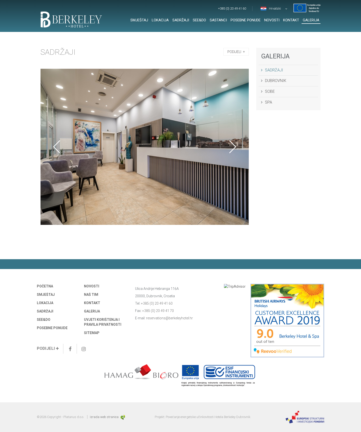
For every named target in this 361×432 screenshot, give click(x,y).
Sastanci (218, 20)
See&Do (199, 20)
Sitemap (91, 333)
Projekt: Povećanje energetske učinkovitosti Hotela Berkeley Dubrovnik (202, 417)
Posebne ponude (246, 20)
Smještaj (139, 20)
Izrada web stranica (104, 417)
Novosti (271, 20)
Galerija (311, 20)
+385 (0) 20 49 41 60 (232, 8)
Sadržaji (180, 20)
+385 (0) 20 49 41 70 (158, 311)
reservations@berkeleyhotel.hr (169, 318)
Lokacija (160, 20)
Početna (45, 286)
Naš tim (91, 295)
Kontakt (291, 20)
